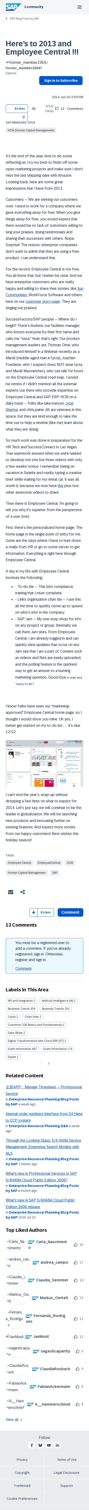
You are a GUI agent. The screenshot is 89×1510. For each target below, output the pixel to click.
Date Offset (15, 1033)
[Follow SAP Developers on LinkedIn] (57, 1445)
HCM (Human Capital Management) (31, 130)
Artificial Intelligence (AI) (57, 1000)
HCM (70, 862)
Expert (12, 1057)
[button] (24, 117)
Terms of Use (67, 1460)
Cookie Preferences (22, 1499)
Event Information (19, 1049)
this (60, 486)
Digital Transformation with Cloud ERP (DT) (36, 1041)
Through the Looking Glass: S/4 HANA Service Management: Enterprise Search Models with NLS (43, 1146)
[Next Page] (48, 1063)
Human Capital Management (27, 872)
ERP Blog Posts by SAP (24, 18)
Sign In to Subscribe (61, 80)
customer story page (43, 301)
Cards (12, 1016)
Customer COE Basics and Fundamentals (35, 1025)
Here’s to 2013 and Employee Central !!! (42, 47)
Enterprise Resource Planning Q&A (38, 1126)
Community (33, 7)
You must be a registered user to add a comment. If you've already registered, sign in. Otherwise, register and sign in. (43, 951)
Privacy (22, 1460)
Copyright (22, 1473)
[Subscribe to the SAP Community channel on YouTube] (49, 1445)
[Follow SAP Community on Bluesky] (40, 1445)
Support (66, 1486)
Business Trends (19, 1008)
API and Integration (20, 1000)
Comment (23, 969)
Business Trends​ (53, 1008)
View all (12, 1420)
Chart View (32, 1016)
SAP (54, 872)
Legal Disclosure (67, 1473)
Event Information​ (55, 1049)
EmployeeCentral (49, 862)
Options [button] (41, 89)
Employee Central (19, 862)
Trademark (22, 1486)
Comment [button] (70, 912)
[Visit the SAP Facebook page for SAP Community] (32, 1445)
